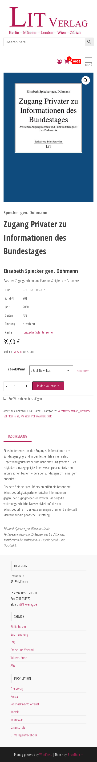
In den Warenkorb (48, 385)
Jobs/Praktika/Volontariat (25, 704)
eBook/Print (16, 369)
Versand (18, 352)
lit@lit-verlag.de (28, 604)
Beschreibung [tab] (17, 436)
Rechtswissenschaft (68, 411)
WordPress (45, 754)
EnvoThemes (75, 754)
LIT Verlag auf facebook (24, 735)
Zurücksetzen (83, 371)
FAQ (13, 642)
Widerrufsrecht (19, 657)
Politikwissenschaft (41, 416)
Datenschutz (18, 727)
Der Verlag (17, 688)
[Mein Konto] (59, 61)
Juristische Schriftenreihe (38, 332)
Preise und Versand (22, 649)
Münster (25, 416)
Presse (14, 696)
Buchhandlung (19, 634)
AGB (13, 665)
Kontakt (15, 711)
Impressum (17, 719)
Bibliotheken (18, 626)
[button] (85, 80)
